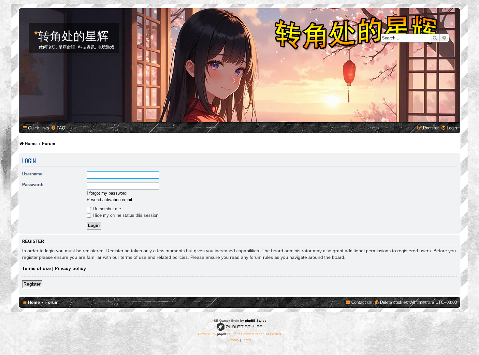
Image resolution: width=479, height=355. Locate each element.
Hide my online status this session (125, 215)
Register (32, 284)
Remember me (106, 208)
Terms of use (36, 268)
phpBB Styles (256, 320)
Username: (33, 173)
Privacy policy (70, 268)
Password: (32, 184)
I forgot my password (106, 193)
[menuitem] (58, 128)
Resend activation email (109, 199)
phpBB (222, 334)
